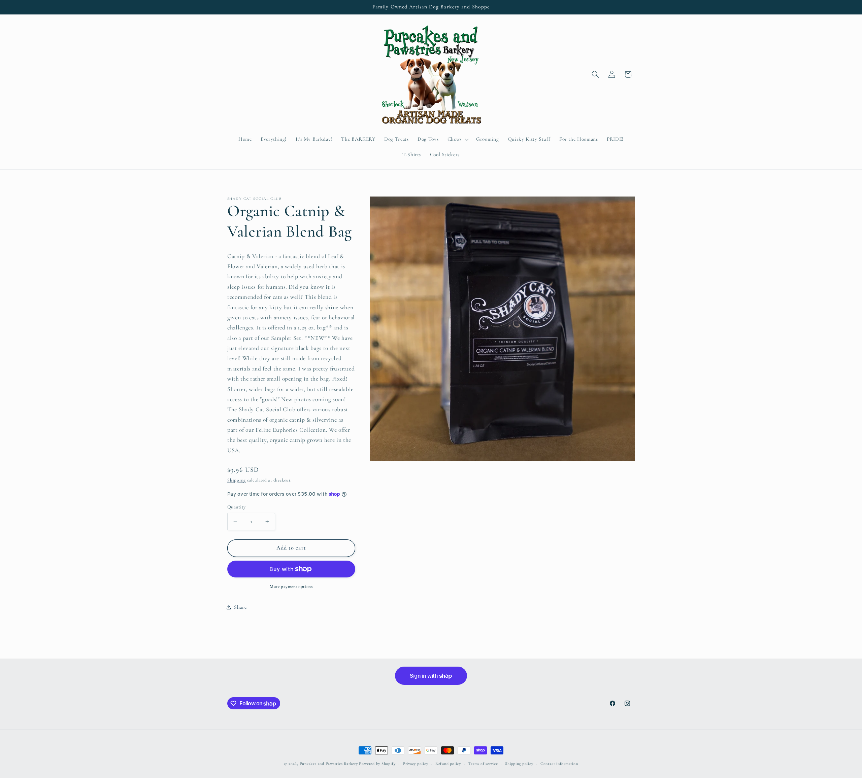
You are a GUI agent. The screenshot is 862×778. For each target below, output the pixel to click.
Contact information (559, 763)
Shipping (236, 480)
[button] (457, 139)
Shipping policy (519, 763)
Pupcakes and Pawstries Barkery (329, 763)
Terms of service (483, 763)
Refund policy (448, 763)
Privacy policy (415, 763)
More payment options (291, 586)
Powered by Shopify (377, 763)
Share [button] (240, 607)
